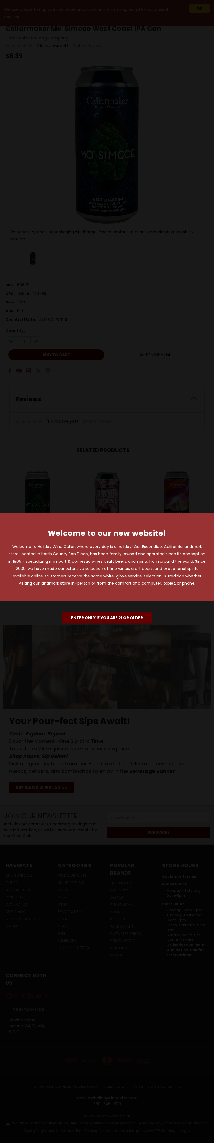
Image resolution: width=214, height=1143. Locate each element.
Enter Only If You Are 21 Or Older (107, 618)
